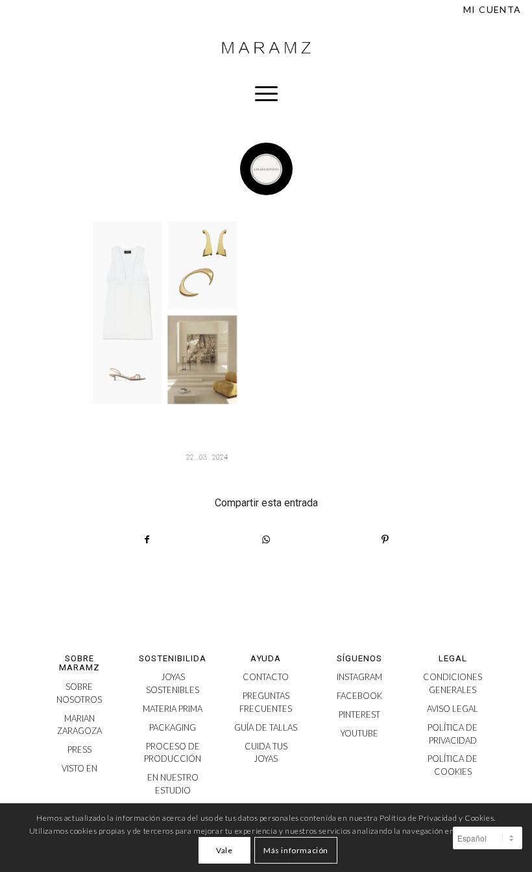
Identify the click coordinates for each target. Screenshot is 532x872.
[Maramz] (266, 48)
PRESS (79, 749)
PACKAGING (172, 727)
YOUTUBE (359, 733)
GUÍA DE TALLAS (265, 727)
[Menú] (266, 93)
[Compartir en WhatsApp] (266, 539)
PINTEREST (359, 714)
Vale (224, 850)
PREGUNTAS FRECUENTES (265, 702)
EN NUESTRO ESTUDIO (173, 783)
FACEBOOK (359, 695)
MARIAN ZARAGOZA (79, 724)
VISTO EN (79, 768)
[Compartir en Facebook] (147, 539)
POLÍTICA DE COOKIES (453, 765)
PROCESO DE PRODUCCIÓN (172, 752)
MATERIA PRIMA (172, 708)
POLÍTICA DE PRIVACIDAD (453, 734)
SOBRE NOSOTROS (79, 693)
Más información (295, 850)
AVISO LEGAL (452, 708)
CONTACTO (266, 677)
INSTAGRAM (359, 677)
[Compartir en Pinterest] (385, 539)
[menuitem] (489, 9)
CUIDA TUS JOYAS (266, 752)
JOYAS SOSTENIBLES (172, 683)
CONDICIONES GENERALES (452, 683)
